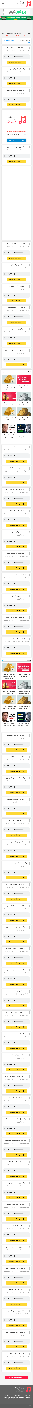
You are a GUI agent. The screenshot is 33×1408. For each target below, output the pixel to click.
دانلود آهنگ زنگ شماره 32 (16, 984)
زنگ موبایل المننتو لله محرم (15, 991)
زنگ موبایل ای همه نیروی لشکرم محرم (15, 638)
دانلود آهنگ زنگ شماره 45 (16, 1261)
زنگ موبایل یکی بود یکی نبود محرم (15, 1353)
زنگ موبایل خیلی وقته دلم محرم (15, 1204)
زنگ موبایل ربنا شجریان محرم (16, 1097)
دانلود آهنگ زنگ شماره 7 (16, 301)
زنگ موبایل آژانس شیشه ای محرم (16, 69)
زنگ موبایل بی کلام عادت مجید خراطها (15, 1119)
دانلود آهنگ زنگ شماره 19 (16, 632)
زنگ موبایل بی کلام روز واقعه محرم (15, 489)
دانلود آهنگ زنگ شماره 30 (16, 942)
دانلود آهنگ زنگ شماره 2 (16, 83)
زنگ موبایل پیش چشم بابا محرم (15, 799)
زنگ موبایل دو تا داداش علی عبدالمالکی (15, 1140)
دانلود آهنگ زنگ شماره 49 (16, 1347)
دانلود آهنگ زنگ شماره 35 (16, 1048)
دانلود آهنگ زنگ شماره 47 (16, 1304)
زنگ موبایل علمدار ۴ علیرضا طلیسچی (15, 1247)
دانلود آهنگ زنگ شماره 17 (16, 589)
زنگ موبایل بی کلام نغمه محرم (15, 553)
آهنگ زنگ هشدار (23, 268)
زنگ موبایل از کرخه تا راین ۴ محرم (15, 1012)
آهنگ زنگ (28, 40)
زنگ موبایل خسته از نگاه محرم (15, 906)
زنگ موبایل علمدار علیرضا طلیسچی (15, 778)
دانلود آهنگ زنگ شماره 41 (16, 1176)
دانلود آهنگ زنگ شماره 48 (16, 1325)
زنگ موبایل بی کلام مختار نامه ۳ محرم (15, 1076)
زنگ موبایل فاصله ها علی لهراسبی (16, 1183)
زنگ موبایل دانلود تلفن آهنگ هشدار (15, 468)
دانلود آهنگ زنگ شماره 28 (16, 899)
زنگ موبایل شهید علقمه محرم (15, 1055)
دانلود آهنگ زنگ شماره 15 (16, 547)
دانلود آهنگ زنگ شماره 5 (16, 258)
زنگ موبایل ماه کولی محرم (15, 1225)
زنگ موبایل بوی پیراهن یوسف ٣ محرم (15, 350)
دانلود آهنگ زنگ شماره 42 (16, 1198)
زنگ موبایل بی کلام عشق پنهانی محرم (15, 574)
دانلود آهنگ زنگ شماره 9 (16, 343)
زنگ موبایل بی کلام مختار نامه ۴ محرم (15, 1268)
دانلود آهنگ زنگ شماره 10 (16, 365)
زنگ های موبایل (19, 1387)
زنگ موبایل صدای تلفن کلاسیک (15, 820)
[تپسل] (1, 17)
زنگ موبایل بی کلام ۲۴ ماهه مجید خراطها (15, 863)
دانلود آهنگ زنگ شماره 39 (16, 1134)
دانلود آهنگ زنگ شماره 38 (16, 1112)
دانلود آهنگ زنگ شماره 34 (16, 1027)
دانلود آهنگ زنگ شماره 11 (16, 461)
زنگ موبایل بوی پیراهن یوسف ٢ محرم (16, 329)
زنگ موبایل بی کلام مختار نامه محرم (15, 948)
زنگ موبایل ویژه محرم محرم (15, 842)
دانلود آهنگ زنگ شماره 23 (16, 792)
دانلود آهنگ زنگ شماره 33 (16, 1006)
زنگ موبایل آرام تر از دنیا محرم (16, 286)
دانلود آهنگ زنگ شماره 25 (16, 835)
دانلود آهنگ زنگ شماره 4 (16, 161)
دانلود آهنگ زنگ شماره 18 (16, 611)
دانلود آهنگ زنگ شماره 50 (16, 1368)
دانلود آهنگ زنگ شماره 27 (16, 878)
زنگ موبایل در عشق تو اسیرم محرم (15, 884)
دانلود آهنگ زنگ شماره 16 (16, 568)
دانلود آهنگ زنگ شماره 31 (16, 963)
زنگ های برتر (21, 40)
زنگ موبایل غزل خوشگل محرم (15, 1311)
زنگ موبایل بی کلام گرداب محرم (15, 735)
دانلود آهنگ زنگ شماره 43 (16, 1219)
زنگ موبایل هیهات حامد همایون (16, 147)
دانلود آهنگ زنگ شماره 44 (16, 1240)
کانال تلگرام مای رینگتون (16, 140)
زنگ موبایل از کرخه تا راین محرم (16, 243)
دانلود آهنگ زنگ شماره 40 (16, 1155)
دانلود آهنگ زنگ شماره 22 (16, 771)
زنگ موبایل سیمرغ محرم (15, 1289)
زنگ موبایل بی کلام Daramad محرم (16, 307)
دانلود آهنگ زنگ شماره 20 (16, 653)
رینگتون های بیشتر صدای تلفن (16, 1377)
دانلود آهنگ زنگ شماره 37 (16, 1091)
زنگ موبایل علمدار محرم (15, 532)
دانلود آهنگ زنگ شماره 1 (16, 62)
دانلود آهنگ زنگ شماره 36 (16, 1070)
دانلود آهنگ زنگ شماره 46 (16, 1283)
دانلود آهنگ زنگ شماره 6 (16, 279)
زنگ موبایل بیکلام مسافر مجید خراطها (16, 47)
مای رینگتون (22, 2)
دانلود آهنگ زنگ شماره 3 (16, 105)
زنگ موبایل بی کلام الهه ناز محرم (15, 596)
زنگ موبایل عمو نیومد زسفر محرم (16, 90)
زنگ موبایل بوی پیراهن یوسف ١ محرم (15, 510)
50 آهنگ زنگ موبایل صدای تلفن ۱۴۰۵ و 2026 (16, 33)
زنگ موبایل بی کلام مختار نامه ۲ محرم (15, 1332)
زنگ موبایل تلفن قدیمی (16, 265)
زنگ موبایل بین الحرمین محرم (15, 756)
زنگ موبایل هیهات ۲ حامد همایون (15, 927)
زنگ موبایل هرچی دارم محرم (15, 1161)
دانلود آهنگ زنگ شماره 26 (16, 856)
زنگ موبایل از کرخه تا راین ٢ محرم (15, 617)
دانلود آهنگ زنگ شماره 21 (16, 750)
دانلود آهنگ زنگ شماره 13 (16, 504)
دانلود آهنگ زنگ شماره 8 (16, 322)
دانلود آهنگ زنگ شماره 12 (16, 483)
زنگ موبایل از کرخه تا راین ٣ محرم (15, 1034)
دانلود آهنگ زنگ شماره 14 (16, 525)
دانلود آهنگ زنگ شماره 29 (16, 920)
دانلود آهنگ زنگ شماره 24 (16, 814)
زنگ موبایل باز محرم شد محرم (15, 970)
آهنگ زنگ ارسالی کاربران (23, 50)
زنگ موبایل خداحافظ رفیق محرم (15, 447)
